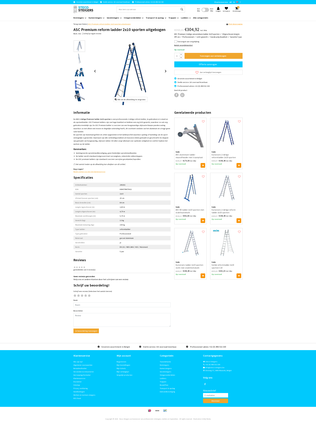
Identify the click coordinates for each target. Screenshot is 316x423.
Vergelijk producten (124, 375)
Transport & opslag (167, 388)
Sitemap (76, 385)
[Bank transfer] (158, 411)
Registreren (121, 362)
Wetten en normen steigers (84, 395)
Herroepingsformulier (82, 375)
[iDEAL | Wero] (150, 411)
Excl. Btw (211, 10)
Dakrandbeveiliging (167, 392)
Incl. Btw (198, 10)
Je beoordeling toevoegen (86, 331)
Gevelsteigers (165, 372)
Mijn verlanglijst (123, 372)
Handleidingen (79, 392)
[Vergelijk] (231, 2)
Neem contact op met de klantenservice (89, 172)
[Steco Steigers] (83, 9)
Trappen (163, 382)
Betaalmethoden (80, 368)
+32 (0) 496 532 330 (212, 364)
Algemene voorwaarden (82, 365)
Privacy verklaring (80, 388)
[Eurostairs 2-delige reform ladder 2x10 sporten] (226, 187)
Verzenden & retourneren (83, 372)
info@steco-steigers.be (214, 367)
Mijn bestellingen (123, 365)
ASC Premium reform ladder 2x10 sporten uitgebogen (109, 24)
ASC (79, 34)
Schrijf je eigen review (92, 33)
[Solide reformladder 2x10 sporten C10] (226, 243)
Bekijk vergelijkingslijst (183, 45)
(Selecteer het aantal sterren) (92, 291)
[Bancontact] (165, 411)
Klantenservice (221, 2)
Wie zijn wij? (78, 362)
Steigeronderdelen (167, 375)
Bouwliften (164, 385)
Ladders (163, 378)
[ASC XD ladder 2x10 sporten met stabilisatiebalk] (190, 187)
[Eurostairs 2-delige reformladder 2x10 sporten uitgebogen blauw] (226, 132)
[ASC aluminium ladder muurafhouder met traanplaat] (190, 132)
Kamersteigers (166, 368)
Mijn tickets (121, 368)
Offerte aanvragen (208, 64)
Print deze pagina (236, 24)
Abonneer (215, 401)
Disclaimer (77, 382)
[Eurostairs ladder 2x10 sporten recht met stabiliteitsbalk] (190, 243)
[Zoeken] (182, 9)
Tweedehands (165, 362)
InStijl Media (206, 419)
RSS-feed (77, 398)
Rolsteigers (164, 365)
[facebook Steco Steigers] (205, 384)
